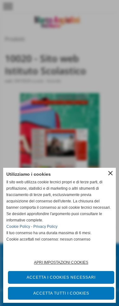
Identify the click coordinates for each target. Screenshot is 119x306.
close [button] (110, 173)
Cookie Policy (18, 226)
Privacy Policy (45, 226)
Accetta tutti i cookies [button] (61, 293)
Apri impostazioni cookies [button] (61, 262)
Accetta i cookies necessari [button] (61, 277)
